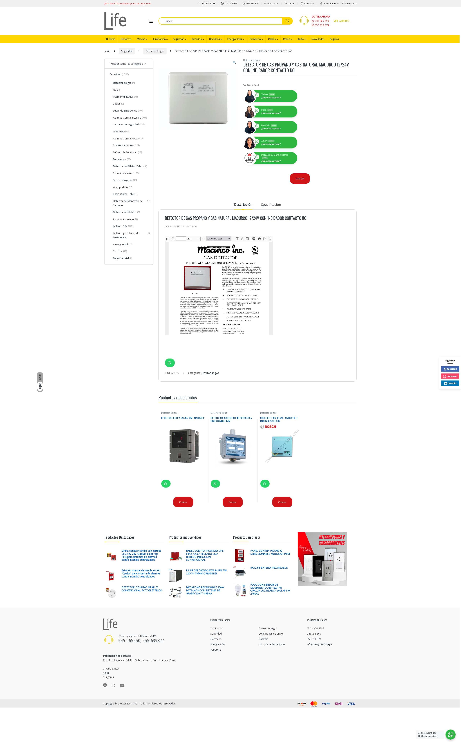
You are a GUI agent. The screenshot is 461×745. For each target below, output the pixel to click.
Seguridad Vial (122, 258)
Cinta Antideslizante (126, 173)
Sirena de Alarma (125, 180)
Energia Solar (234, 39)
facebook (452, 368)
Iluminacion (159, 39)
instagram (452, 375)
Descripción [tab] (243, 205)
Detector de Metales (126, 212)
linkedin (452, 382)
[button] (234, 62)
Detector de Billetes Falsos (130, 166)
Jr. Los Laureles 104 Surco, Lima (340, 3)
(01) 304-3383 (208, 3)
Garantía (263, 639)
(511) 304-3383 (315, 628)
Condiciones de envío (271, 633)
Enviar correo (271, 3)
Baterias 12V (123, 226)
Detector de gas (155, 51)
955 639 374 (252, 3)
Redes (286, 39)
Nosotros (289, 3)
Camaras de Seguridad (129, 124)
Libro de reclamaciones (272, 644)
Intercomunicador (125, 96)
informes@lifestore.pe (319, 644)
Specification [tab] (271, 205)
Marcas (141, 39)
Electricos (214, 39)
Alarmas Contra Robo (128, 138)
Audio (300, 39)
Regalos (334, 39)
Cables (272, 39)
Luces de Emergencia (128, 110)
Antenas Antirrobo (125, 219)
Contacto (309, 3)
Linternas (121, 131)
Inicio (112, 39)
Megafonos (122, 159)
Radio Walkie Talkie (125, 194)
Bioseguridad (123, 244)
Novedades (318, 39)
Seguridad (178, 39)
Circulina (120, 251)
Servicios (197, 39)
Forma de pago (267, 628)
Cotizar (300, 178)
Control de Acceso (126, 145)
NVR (117, 90)
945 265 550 (322, 21)
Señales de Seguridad (127, 152)
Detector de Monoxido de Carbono (131, 203)
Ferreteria (255, 39)
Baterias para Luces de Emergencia (131, 235)
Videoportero (123, 187)
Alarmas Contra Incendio (130, 117)
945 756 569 (231, 3)
